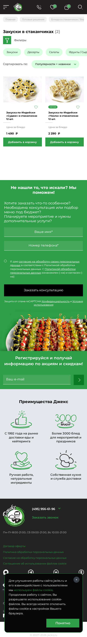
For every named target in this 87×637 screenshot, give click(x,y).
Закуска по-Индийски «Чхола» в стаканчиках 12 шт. (63, 116)
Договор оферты (14, 546)
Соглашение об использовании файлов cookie (35, 563)
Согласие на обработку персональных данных (35, 557)
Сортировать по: (15, 64)
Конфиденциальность (56, 301)
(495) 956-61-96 (43, 509)
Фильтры (20, 40)
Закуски (12, 52)
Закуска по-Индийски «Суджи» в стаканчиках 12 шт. (21, 116)
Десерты (33, 52)
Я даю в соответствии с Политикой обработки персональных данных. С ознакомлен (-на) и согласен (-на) (46, 269)
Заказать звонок (45, 517)
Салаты (54, 52)
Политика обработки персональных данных (33, 552)
